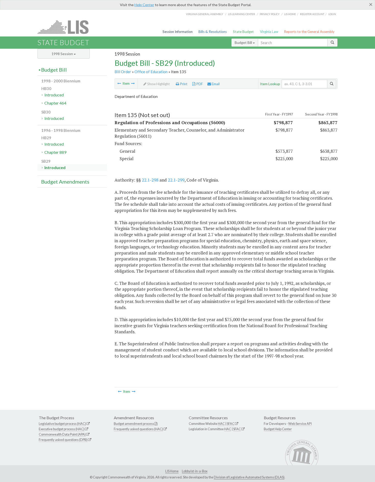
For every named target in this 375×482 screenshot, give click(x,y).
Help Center (144, 5)
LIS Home (172, 471)
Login (332, 14)
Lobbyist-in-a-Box (194, 471)
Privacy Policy (270, 14)
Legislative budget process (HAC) (62, 424)
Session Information (177, 32)
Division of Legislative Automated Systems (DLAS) (249, 477)
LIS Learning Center (241, 14)
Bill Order (123, 71)
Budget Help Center (278, 429)
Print (183, 84)
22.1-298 (150, 180)
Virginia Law (269, 32)
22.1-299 (176, 180)
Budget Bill (244, 42)
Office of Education (151, 71)
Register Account (312, 14)
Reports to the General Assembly (309, 32)
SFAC (230, 424)
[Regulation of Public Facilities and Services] (133, 83)
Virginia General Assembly (204, 14)
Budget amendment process (134, 424)
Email (215, 84)
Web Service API (300, 424)
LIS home (290, 14)
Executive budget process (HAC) (61, 429)
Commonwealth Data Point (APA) (62, 434)
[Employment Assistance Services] (119, 83)
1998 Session (63, 54)
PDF (199, 84)
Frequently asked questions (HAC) (138, 429)
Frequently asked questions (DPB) (63, 440)
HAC (221, 424)
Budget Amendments (65, 182)
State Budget (243, 32)
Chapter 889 (55, 152)
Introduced (54, 94)
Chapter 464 (55, 102)
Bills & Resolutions (212, 32)
